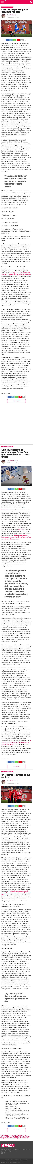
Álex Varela (12, 15)
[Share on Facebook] (7, 40)
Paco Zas (21, 529)
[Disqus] (16, 422)
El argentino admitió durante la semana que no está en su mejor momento (16, 274)
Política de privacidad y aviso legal (19, 1160)
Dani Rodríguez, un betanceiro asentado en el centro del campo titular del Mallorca (15, 893)
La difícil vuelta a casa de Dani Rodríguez (13, 1135)
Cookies (7, 1160)
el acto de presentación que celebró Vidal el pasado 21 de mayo (16, 743)
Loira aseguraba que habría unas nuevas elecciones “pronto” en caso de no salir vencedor (16, 537)
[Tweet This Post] (11, 40)
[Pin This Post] (18, 40)
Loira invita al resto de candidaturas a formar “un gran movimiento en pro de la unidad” (15, 1137)
